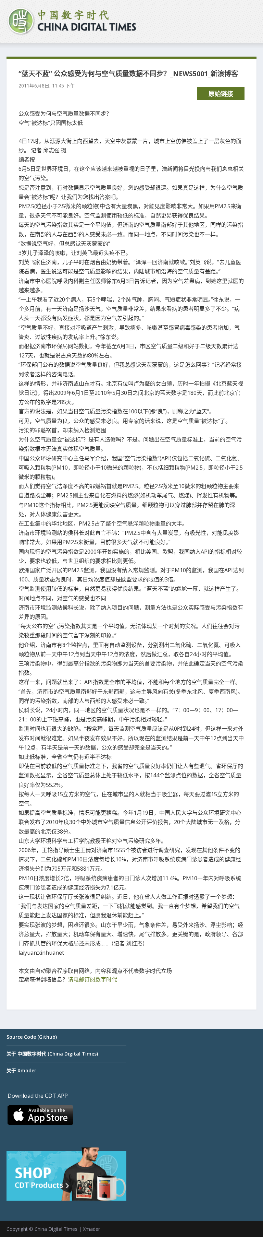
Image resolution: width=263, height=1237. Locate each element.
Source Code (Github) (32, 1037)
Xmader (91, 1229)
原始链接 (221, 94)
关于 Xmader (21, 1070)
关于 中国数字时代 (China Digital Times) (52, 1053)
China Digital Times (56, 1229)
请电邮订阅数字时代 (92, 979)
